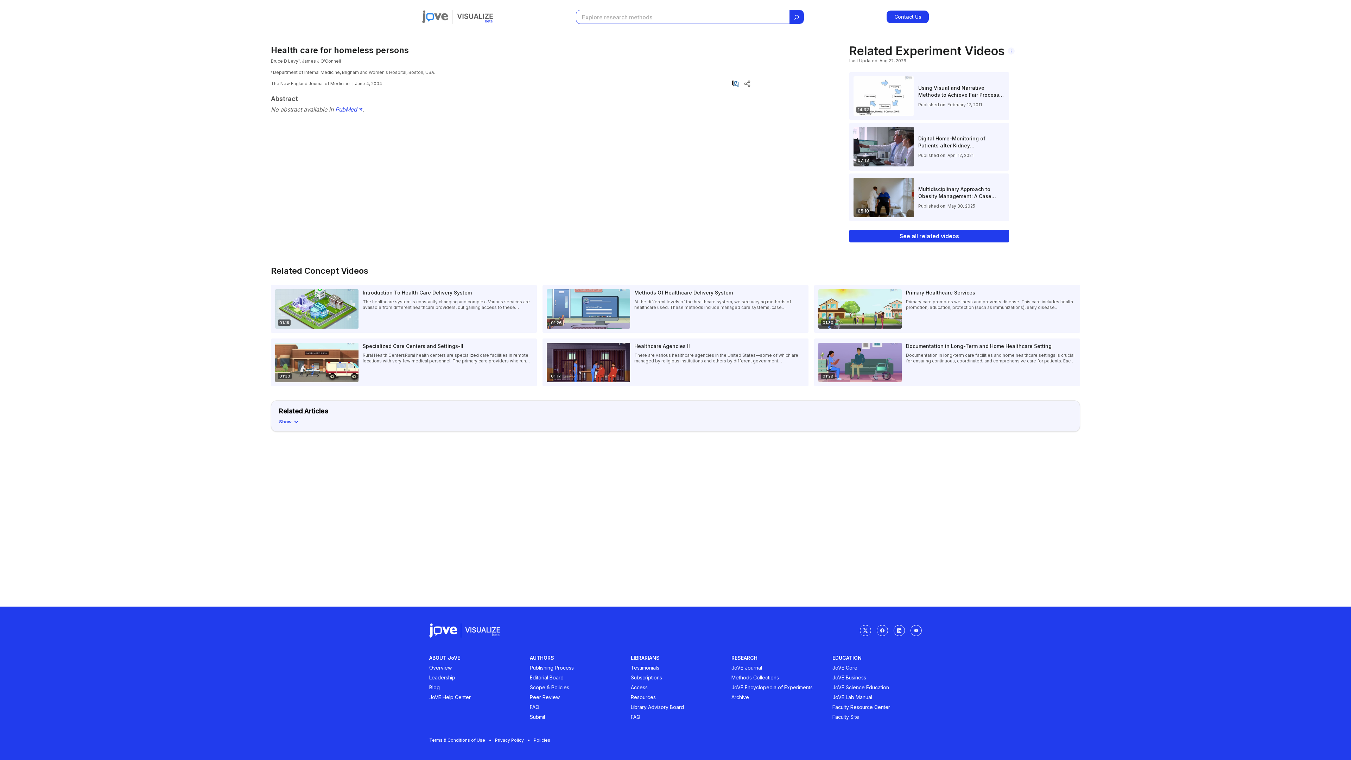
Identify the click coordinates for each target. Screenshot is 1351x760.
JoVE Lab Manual (852, 697)
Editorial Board (547, 677)
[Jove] (435, 17)
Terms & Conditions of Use (457, 740)
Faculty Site (845, 717)
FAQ (534, 707)
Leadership (442, 677)
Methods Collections (755, 677)
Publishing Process (552, 668)
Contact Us (907, 17)
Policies (542, 740)
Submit (537, 717)
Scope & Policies (549, 687)
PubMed (346, 109)
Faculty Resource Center (861, 707)
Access (639, 687)
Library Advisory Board (657, 707)
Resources (643, 697)
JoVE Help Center (450, 697)
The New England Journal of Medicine (310, 83)
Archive (740, 697)
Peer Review (545, 697)
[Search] (796, 17)
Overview (440, 668)
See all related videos (929, 236)
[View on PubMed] (735, 83)
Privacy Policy (509, 740)
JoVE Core (844, 668)
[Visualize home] (475, 17)
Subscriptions (646, 677)
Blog (434, 687)
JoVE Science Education (860, 687)
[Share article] (747, 84)
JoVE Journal (746, 668)
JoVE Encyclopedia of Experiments (772, 687)
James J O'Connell (321, 61)
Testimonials (645, 668)
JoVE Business (849, 677)
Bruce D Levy (284, 61)
